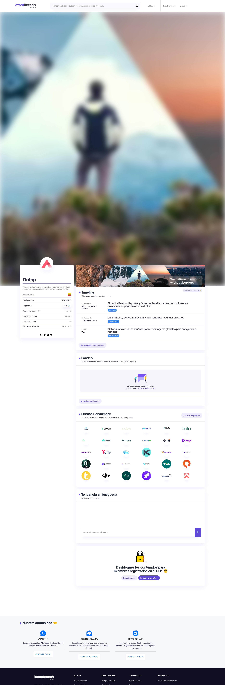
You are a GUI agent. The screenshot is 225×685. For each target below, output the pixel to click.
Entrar (182, 6)
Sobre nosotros (80, 681)
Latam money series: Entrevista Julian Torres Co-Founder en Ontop (146, 317)
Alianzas (112, 310)
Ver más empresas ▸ (191, 415)
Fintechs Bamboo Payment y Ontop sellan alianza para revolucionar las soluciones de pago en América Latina (148, 305)
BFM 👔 (67, 305)
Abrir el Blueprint (89, 657)
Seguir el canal (43, 654)
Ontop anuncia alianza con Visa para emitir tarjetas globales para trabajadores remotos (152, 330)
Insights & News (108, 681)
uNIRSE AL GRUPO (135, 657)
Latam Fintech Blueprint (167, 681)
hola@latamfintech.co (146, 388)
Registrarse (167, 6)
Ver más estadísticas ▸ (90, 401)
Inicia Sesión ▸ (129, 578)
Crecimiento (113, 321)
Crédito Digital (135, 681)
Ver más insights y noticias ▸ (92, 345)
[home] (25, 5)
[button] (151, 6)
